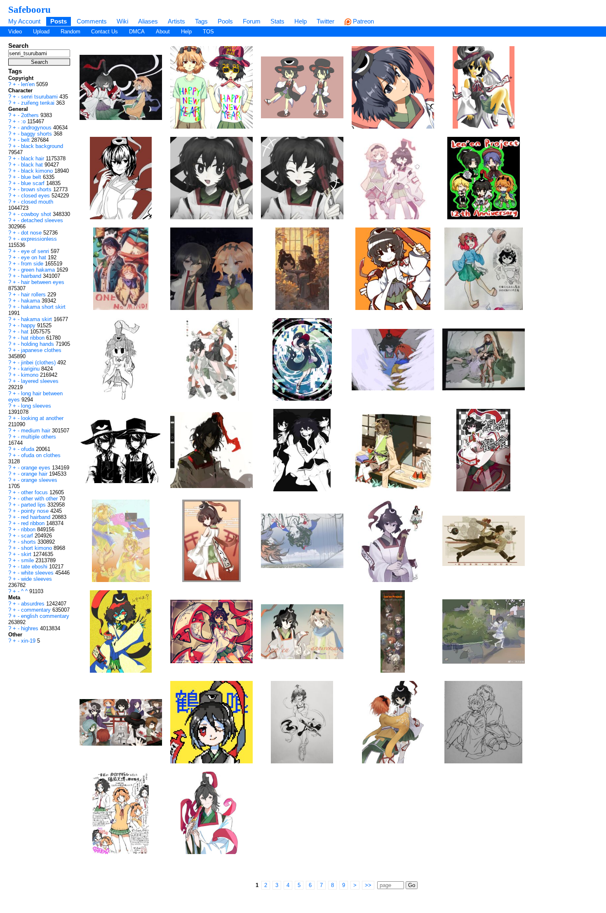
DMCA (137, 31)
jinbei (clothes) (39, 362)
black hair (33, 158)
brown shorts (37, 189)
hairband (32, 276)
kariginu (31, 369)
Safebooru (29, 9)
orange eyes (36, 468)
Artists (176, 21)
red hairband (36, 517)
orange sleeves (39, 480)
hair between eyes (42, 282)
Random (70, 31)
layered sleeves (40, 381)
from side (33, 264)
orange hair (35, 474)
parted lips (34, 505)
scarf (28, 536)
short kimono (37, 548)
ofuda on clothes (41, 455)
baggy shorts (37, 134)
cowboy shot (37, 214)
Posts (58, 21)
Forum (252, 21)
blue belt (32, 177)
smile (28, 560)
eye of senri (36, 251)
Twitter (325, 21)
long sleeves (36, 406)
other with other (40, 498)
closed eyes (36, 195)
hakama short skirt (43, 307)
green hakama (38, 270)
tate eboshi (35, 566)
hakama (31, 301)
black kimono (37, 171)
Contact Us (104, 31)
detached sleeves (42, 220)
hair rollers (34, 294)
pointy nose (35, 511)
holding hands (38, 344)
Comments (92, 21)
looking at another (42, 418)
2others (30, 115)
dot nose (32, 233)
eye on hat (34, 257)
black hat (33, 165)
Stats (277, 21)
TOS (208, 31)
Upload (41, 31)
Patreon (362, 21)
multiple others (38, 437)
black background (42, 146)
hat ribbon (33, 338)
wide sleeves (36, 579)
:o (24, 121)
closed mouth (37, 202)
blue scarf (33, 183)
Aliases (148, 21)
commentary (36, 610)
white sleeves (38, 573)
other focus (35, 492)
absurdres (33, 604)
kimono (30, 375)
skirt (27, 554)
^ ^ (25, 591)
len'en (28, 84)
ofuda (28, 449)
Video (15, 31)
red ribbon (33, 523)
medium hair (36, 430)
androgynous (37, 127)
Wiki (122, 21)
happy (29, 325)
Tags (201, 21)
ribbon (29, 529)
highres (30, 628)
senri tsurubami (40, 97)
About (163, 31)
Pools (225, 21)
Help (300, 21)
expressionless (39, 239)
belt (26, 140)
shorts (29, 542)
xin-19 (29, 641)
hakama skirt (37, 319)
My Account (24, 21)
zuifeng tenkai (38, 103)
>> (368, 885)
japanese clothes (41, 350)
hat (25, 332)
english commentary (45, 616)
